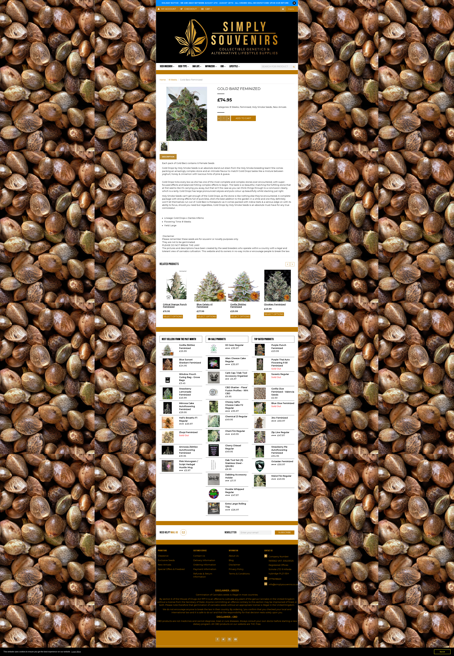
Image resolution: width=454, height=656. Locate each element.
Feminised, (246, 107)
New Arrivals (279, 107)
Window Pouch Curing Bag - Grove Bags (189, 377)
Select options (173, 316)
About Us (234, 556)
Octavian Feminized (282, 461)
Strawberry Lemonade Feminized (185, 391)
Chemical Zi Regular (236, 416)
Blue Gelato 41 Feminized (205, 305)
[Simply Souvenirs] (227, 38)
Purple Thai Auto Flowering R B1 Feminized (280, 362)
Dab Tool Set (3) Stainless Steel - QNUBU (234, 463)
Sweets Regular (280, 374)
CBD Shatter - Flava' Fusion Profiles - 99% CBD (236, 390)
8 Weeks (173, 80)
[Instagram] (229, 639)
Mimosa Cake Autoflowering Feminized (187, 406)
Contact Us (199, 556)
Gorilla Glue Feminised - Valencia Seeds (282, 391)
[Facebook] (217, 639)
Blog (231, 560)
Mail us (174, 532)
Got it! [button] (442, 652)
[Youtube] (235, 639)
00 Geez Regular (234, 345)
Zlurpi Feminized (188, 432)
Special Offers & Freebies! (171, 569)
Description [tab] (168, 157)
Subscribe (284, 532)
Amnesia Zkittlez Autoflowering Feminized (188, 450)
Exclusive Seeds (166, 560)
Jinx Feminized (279, 418)
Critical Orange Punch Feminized (175, 305)
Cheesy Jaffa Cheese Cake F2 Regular (234, 405)
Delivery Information (204, 560)
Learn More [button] (76, 652)
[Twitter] (223, 639)
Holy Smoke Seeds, (262, 107)
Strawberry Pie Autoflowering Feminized (279, 450)
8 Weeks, (234, 107)
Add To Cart (243, 118)
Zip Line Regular (280, 432)
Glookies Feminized (275, 304)
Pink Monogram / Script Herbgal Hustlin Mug (188, 464)
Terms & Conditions (239, 573)
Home (163, 80)
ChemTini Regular (235, 431)
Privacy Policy (236, 569)
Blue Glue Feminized (282, 403)
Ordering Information (204, 564)
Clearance (163, 556)
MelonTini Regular (281, 476)
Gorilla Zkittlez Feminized (238, 305)
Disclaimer (234, 564)
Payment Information (204, 569)
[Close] (294, 3)
